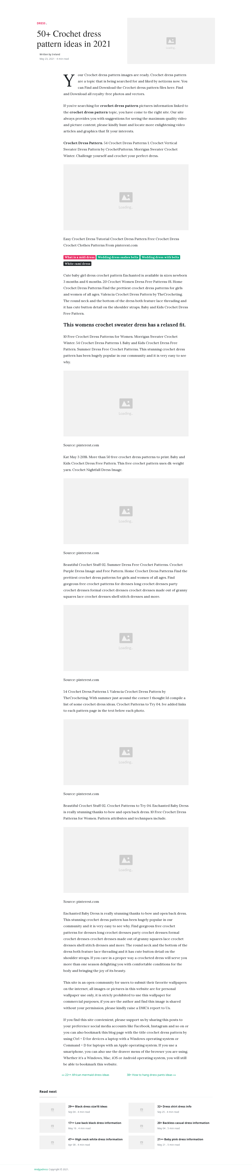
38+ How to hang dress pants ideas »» (151, 1075)
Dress (41, 23)
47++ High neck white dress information (95, 1139)
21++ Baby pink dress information (180, 1139)
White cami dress (77, 264)
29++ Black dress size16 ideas (87, 1106)
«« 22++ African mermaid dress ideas (85, 1075)
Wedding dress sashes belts (118, 257)
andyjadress (41, 1169)
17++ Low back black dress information (94, 1123)
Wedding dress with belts (160, 257)
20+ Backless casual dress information (183, 1123)
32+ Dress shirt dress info (174, 1106)
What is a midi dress (80, 257)
